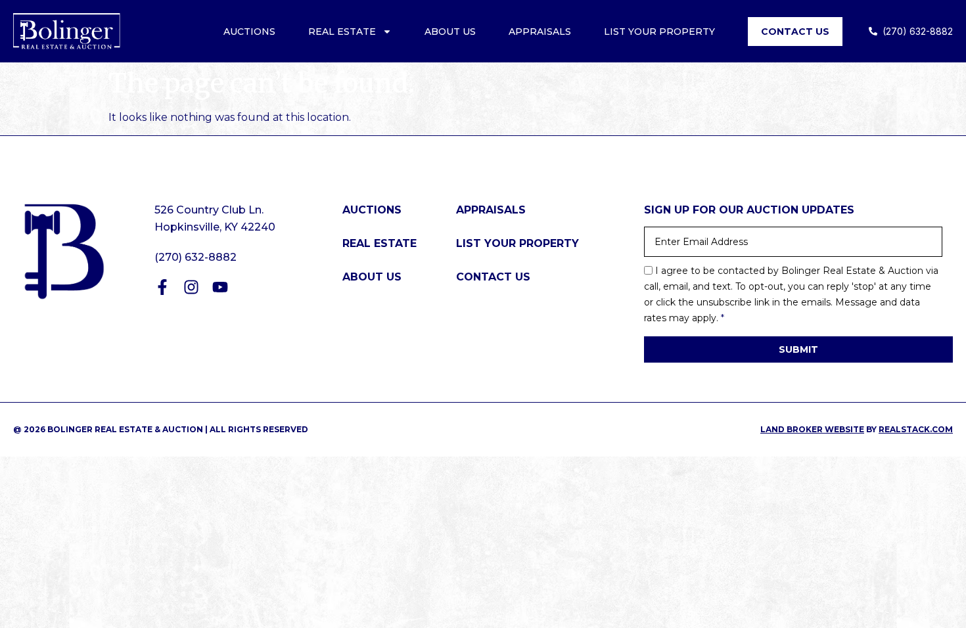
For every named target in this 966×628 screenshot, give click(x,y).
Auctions (249, 31)
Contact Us (795, 31)
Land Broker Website (812, 429)
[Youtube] (220, 287)
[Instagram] (191, 287)
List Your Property (659, 31)
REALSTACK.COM (916, 429)
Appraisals (540, 31)
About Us (450, 31)
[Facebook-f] (162, 287)
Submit (798, 349)
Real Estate (342, 31)
